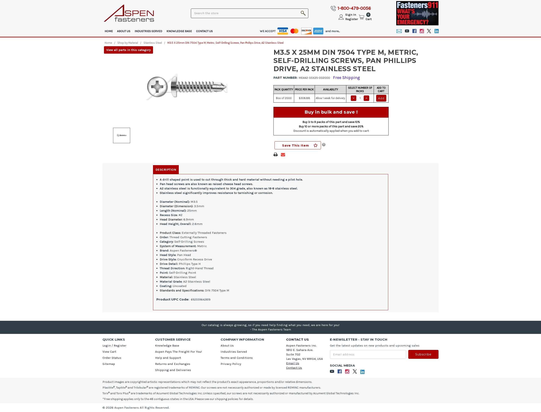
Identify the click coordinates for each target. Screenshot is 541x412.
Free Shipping (346, 77)
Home (109, 31)
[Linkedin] (436, 31)
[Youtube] (407, 31)
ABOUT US (123, 31)
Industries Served (148, 31)
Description (166, 169)
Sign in (350, 14)
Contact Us (204, 31)
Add (381, 98)
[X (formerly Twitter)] (429, 31)
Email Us (292, 363)
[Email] (399, 31)
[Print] (275, 154)
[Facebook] (414, 31)
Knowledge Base (179, 31)
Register (351, 19)
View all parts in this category (128, 50)
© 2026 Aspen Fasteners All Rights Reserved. (135, 407)
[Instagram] (421, 31)
